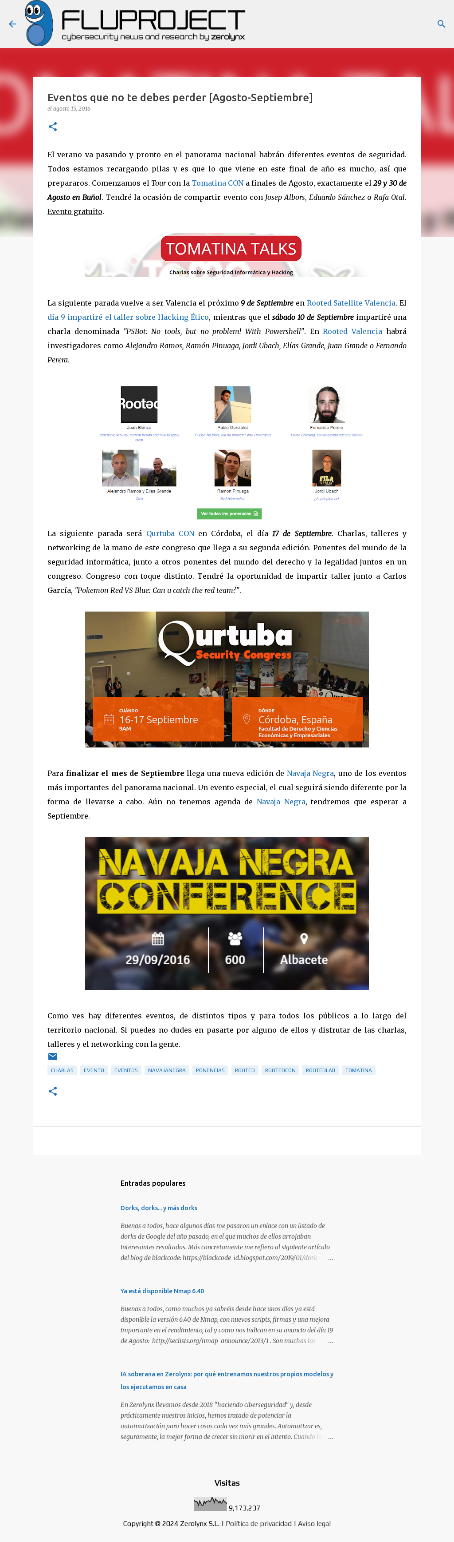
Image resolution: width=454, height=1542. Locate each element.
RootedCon (280, 1070)
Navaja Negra (310, 773)
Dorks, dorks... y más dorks (159, 1208)
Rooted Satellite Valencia (351, 302)
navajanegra (167, 1070)
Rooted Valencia (352, 331)
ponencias (210, 1070)
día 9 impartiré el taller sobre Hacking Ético (128, 317)
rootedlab (320, 1070)
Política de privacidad (259, 1523)
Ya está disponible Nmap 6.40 (162, 1291)
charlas (62, 1070)
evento (94, 1070)
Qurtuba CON (170, 533)
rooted (245, 1070)
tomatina (358, 1070)
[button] (52, 127)
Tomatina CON (217, 183)
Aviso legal (314, 1523)
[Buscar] (441, 24)
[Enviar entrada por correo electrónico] (52, 1060)
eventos (126, 1070)
